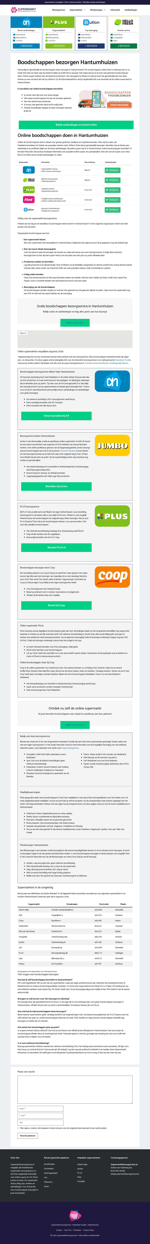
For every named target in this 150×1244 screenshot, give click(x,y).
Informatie (115, 10)
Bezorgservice (58, 10)
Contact (59, 1230)
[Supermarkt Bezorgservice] (23, 10)
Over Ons (67, 1230)
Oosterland (48, 1168)
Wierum (125, 363)
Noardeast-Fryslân (123, 360)
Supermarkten (76, 10)
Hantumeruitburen (101, 363)
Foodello (81, 1181)
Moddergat (114, 363)
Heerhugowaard (50, 1173)
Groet (46, 1186)
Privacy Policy (88, 1230)
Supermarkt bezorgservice (61, 1224)
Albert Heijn (82, 1164)
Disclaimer (77, 1230)
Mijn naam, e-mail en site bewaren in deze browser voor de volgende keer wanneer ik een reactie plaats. (63, 1128)
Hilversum (48, 1182)
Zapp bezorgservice (70, 748)
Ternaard (88, 363)
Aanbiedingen (131, 10)
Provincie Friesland (67, 451)
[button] (76, 125)
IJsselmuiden (49, 1164)
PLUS (79, 1173)
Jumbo (80, 1169)
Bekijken (114, 170)
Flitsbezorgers (96, 10)
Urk (45, 1177)
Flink (79, 1177)
